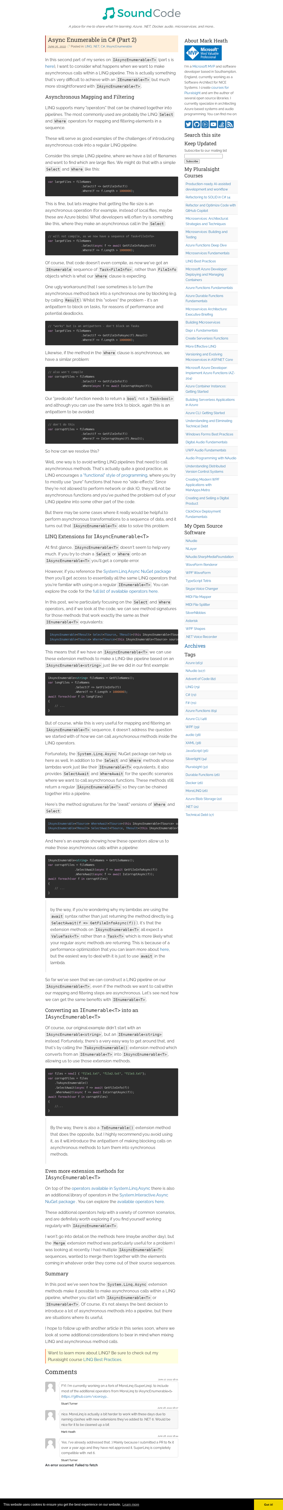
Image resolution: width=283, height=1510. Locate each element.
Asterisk (192, 621)
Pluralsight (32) (197, 767)
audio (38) (193, 735)
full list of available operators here (125, 591)
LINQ (88, 46)
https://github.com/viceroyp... (85, 1397)
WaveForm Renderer (202, 565)
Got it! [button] (268, 1504)
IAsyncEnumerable (119, 46)
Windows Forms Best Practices (209, 434)
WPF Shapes (195, 629)
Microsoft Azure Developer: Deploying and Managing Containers (206, 274)
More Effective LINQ (201, 346)
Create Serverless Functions (207, 338)
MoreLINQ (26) (197, 791)
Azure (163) (194, 663)
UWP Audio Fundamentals (206, 450)
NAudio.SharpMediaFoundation (209, 557)
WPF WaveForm (198, 573)
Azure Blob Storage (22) (204, 799)
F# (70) (191, 703)
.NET (96, 46)
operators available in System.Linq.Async (111, 1188)
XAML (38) (193, 743)
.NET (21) (192, 807)
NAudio (191, 541)
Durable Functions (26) (203, 775)
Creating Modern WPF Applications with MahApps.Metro (202, 484)
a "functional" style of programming (113, 475)
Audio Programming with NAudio (211, 458)
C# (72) (191, 695)
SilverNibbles (196, 613)
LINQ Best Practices (102, 1359)
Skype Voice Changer (202, 589)
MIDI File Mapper (198, 597)
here (49, 66)
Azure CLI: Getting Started (205, 413)
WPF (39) (192, 727)
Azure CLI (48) (196, 719)
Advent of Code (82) (201, 679)
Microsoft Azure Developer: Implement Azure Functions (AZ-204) (210, 373)
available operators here (140, 1201)
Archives (195, 645)
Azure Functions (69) (201, 711)
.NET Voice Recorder (201, 637)
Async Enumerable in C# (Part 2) (92, 40)
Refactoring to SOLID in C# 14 (208, 197)
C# (103, 46)
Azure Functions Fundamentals (209, 288)
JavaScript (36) (197, 751)
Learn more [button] (130, 1504)
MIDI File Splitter (198, 605)
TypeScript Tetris (198, 581)
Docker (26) (194, 783)
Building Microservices (203, 322)
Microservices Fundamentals (208, 253)
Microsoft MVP (203, 66)
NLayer (191, 549)
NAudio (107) (195, 671)
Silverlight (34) (196, 759)
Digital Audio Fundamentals (206, 442)
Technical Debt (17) (200, 815)
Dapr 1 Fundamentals (202, 330)
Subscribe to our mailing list (205, 151)
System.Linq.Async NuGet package (137, 571)
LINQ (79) (193, 687)
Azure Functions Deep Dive (206, 245)
